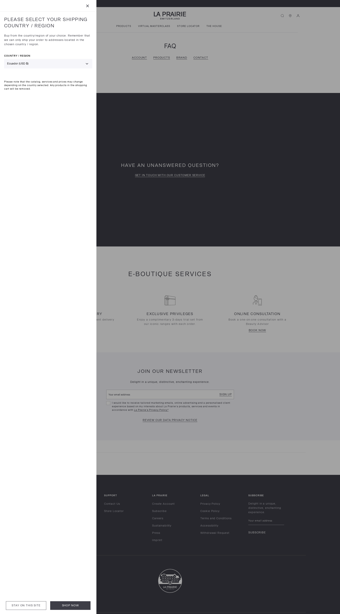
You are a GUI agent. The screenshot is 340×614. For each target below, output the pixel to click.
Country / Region (17, 55)
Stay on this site (26, 605)
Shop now (70, 605)
